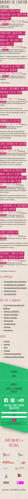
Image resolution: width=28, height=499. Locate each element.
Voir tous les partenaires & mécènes (14, 490)
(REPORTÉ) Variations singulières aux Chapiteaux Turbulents (13, 14)
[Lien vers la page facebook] (6, 398)
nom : (14, 415)
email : (14, 410)
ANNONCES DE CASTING (10, 121)
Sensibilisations (10, 324)
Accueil (6, 341)
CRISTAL (5, 24)
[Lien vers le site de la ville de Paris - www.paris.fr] (6, 476)
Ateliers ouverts (10, 291)
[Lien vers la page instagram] (12, 398)
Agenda (7, 344)
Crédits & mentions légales (14, 357)
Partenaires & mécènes (12, 354)
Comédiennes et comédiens (14, 285)
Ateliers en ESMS (10, 318)
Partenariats (8, 321)
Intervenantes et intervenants (15, 288)
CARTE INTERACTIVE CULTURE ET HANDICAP (13, 145)
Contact (7, 351)
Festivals (7, 327)
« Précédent (3, 271)
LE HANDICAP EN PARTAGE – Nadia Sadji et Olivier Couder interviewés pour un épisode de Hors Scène (13, 176)
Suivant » (13, 271)
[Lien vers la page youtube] (20, 398)
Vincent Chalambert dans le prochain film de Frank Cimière (14, 92)
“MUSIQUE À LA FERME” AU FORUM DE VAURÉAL (12, 68)
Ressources (8, 330)
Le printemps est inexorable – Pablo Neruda (14, 207)
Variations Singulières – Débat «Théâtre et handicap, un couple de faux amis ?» (12, 38)
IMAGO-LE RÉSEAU (11, 311)
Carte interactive (9, 232)
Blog (5, 347)
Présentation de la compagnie (15, 282)
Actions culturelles (11, 314)
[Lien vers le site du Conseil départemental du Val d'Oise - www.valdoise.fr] (23, 463)
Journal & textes (10, 294)
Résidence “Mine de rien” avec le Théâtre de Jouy (12, 255)
